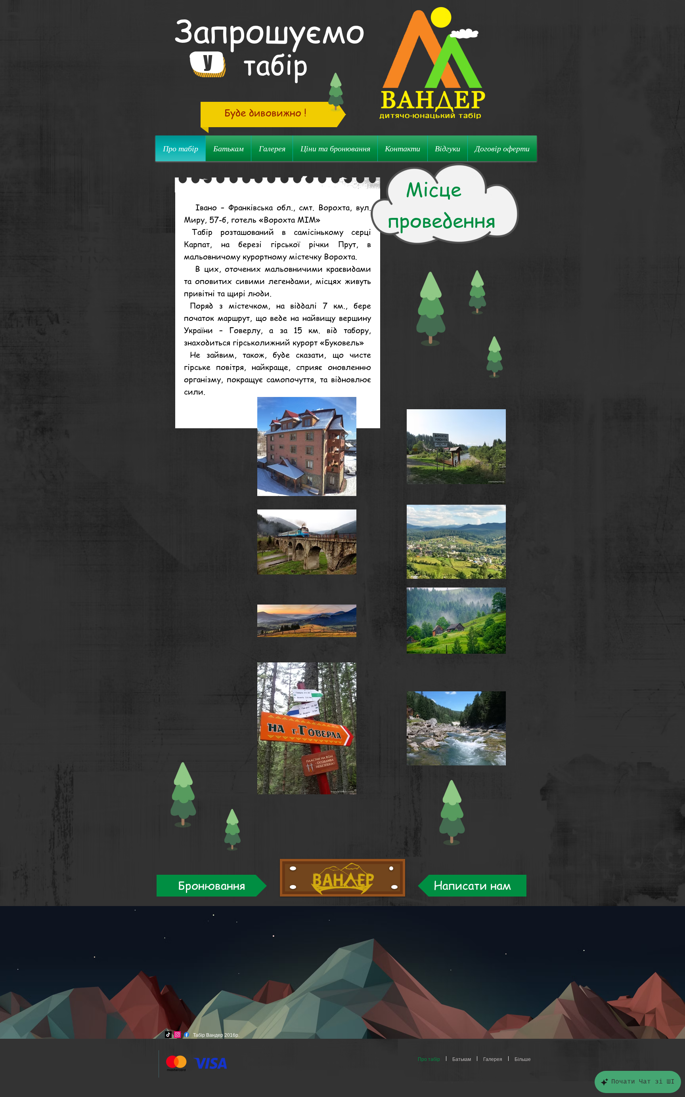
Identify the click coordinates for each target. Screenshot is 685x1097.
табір (275, 63)
